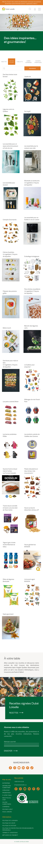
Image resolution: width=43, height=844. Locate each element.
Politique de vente (8, 823)
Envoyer (8, 750)
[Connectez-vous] (35, 9)
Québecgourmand (28, 61)
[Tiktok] (32, 768)
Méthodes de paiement (10, 835)
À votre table (7, 795)
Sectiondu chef (11, 61)
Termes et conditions (10, 832)
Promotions (6, 793)
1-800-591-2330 (19, 781)
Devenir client (7, 809)
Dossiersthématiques (38, 61)
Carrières (5, 807)
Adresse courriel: (10, 741)
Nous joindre (7, 812)
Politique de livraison (10, 820)
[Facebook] (10, 768)
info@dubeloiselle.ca (20, 785)
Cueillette (20, 61)
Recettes (4, 61)
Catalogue (6, 790)
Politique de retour (9, 825)
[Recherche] (30, 9)
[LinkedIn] (23, 768)
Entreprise (6, 783)
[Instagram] (14, 768)
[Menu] (39, 9)
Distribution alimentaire (6, 786)
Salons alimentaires (6, 803)
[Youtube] (19, 768)
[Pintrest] (27, 768)
